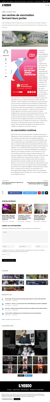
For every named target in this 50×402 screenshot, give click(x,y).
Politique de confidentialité (37, 389)
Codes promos (30, 1)
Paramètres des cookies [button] (7, 399)
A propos (4, 1)
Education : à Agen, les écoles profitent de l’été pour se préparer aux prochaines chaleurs (40, 217)
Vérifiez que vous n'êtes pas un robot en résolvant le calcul (15, 251)
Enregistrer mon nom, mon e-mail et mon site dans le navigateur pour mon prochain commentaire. (24, 250)
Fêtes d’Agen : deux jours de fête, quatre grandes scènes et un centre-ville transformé (8, 217)
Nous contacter (10, 1)
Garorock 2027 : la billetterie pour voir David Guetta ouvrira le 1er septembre (23, 313)
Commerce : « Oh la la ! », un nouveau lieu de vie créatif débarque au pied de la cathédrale (24, 217)
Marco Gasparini (21, 221)
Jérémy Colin (6, 55)
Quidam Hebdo (5, 221)
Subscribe (29, 375)
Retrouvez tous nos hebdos (20, 1)
